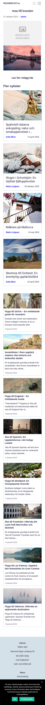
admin (23, 17)
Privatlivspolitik (26, 699)
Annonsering (22, 676)
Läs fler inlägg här (22, 77)
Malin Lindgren (12, 186)
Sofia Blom (11, 137)
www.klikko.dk (24, 664)
